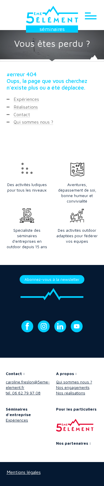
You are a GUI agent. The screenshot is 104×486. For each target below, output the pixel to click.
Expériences (26, 99)
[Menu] (91, 15)
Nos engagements (73, 387)
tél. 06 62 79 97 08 (23, 393)
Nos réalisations (70, 393)
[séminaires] (52, 14)
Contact (22, 114)
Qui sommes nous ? (33, 122)
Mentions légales (24, 472)
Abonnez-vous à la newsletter (52, 279)
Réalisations (26, 107)
